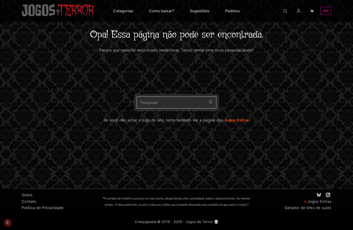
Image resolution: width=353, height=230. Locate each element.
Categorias (123, 10)
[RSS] (328, 195)
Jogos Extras (236, 120)
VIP (326, 11)
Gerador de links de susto (308, 207)
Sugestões (199, 10)
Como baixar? (161, 10)
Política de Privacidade (42, 207)
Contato (29, 201)
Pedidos (232, 10)
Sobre (27, 194)
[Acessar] (298, 11)
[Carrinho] (313, 11)
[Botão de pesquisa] (210, 102)
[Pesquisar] (285, 11)
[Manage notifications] (7, 222)
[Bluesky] (319, 195)
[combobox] (171, 102)
